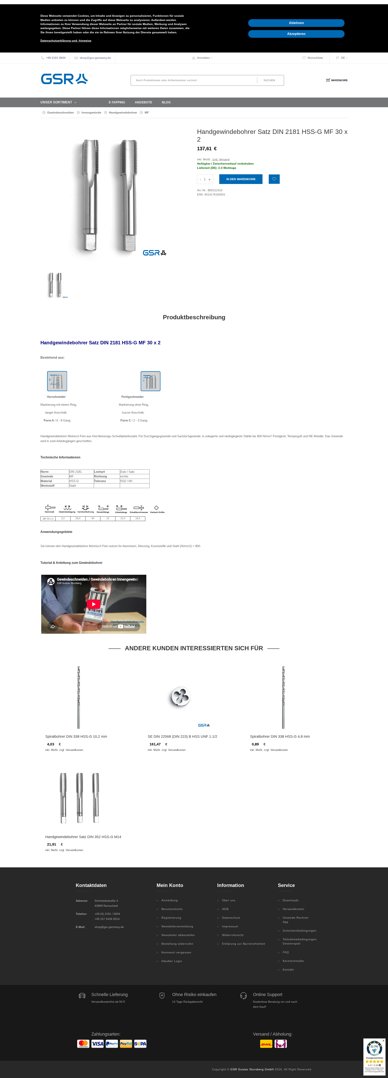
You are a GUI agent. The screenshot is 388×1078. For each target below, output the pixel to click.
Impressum (230, 926)
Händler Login (171, 961)
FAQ (286, 952)
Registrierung (171, 917)
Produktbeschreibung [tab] (194, 317)
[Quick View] (94, 722)
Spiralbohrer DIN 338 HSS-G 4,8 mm (280, 736)
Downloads (291, 900)
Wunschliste (315, 57)
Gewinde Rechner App (296, 920)
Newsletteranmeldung (177, 926)
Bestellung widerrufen (177, 943)
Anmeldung (169, 900)
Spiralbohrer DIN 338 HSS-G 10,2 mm (76, 736)
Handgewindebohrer (123, 112)
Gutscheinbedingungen (297, 930)
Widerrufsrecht (233, 935)
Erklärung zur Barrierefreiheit (243, 943)
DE (343, 57)
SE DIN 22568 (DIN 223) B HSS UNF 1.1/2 (182, 736)
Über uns (228, 900)
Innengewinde (91, 112)
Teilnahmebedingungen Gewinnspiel (297, 941)
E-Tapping (117, 102)
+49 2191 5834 (55, 57)
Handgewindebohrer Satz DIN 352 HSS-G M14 (83, 837)
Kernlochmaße (293, 960)
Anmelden (203, 57)
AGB (225, 909)
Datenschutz (231, 917)
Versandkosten (293, 909)
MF (147, 112)
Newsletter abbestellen (178, 935)
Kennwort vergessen (176, 952)
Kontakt (288, 969)
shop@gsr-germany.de (95, 57)
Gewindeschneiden (60, 112)
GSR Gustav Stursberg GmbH (252, 1069)
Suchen (269, 80)
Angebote (143, 102)
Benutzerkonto (172, 909)
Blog (166, 102)
